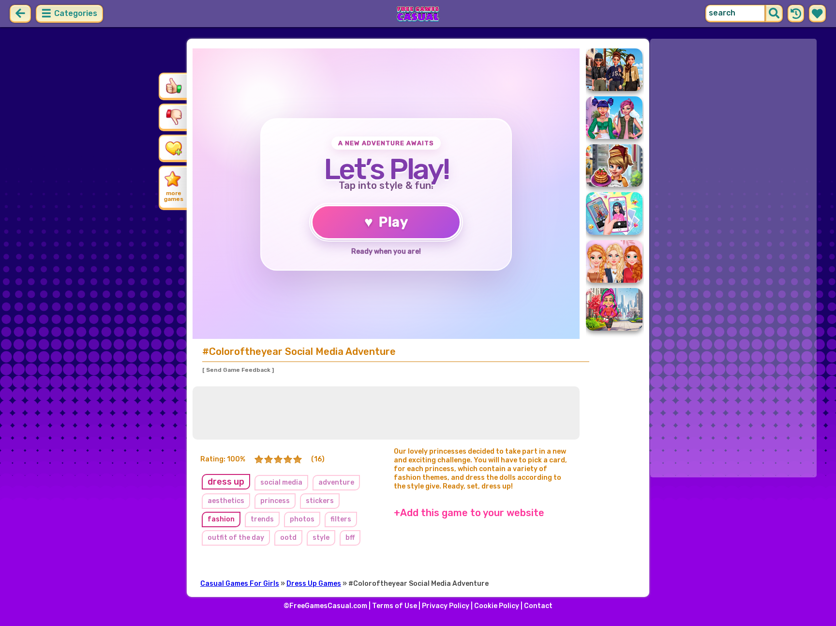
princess (275, 501)
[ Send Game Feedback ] (238, 370)
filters (340, 519)
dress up (226, 481)
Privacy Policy (445, 606)
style (321, 538)
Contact (538, 606)
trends (262, 519)
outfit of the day (236, 538)
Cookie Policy (496, 606)
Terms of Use (394, 606)
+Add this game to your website (469, 513)
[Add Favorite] (174, 148)
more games (173, 196)
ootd (288, 538)
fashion (221, 519)
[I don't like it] (174, 117)
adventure (336, 482)
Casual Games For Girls (239, 584)
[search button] (774, 13)
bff (350, 538)
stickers (320, 501)
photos (302, 519)
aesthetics (226, 501)
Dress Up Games (313, 584)
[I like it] (174, 86)
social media (281, 482)
